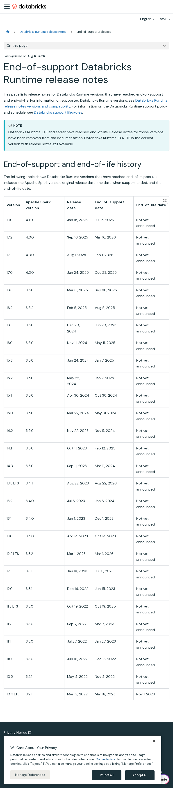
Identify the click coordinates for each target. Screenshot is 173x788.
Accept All (139, 775)
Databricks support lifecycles (58, 112)
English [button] (145, 18)
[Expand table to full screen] (165, 201)
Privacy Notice (15, 732)
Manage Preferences (30, 775)
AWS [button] (163, 18)
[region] (82, 760)
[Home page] (8, 31)
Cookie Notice (106, 759)
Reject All (106, 775)
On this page (17, 45)
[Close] (154, 741)
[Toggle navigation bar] (7, 6)
